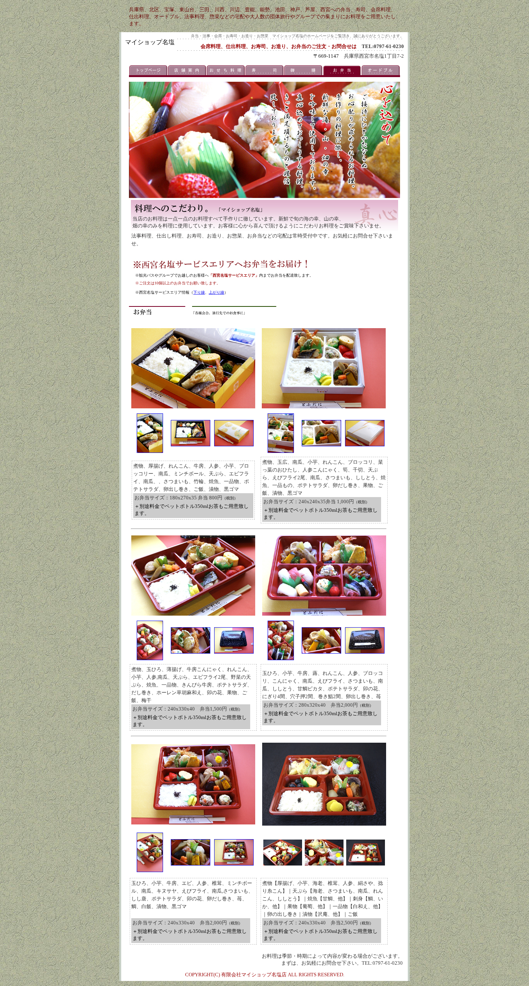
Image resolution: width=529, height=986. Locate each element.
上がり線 (216, 292)
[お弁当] (150, 450)
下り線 (199, 292)
